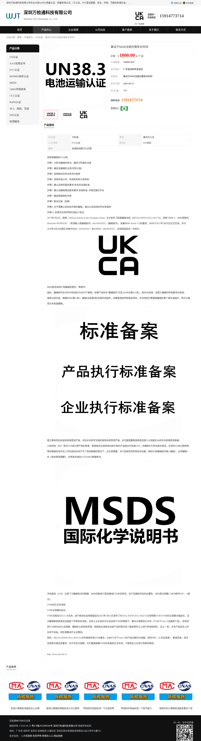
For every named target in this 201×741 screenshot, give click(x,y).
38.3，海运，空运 (19, 108)
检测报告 (15, 121)
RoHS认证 (15, 102)
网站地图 (58, 736)
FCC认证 (14, 70)
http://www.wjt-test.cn (57, 654)
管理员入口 (47, 736)
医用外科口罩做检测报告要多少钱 (138, 708)
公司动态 (100, 29)
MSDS (13, 82)
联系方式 (181, 29)
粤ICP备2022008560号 (42, 726)
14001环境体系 (18, 89)
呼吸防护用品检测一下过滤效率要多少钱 (66, 708)
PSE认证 (14, 115)
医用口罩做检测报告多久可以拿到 (25, 708)
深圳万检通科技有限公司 (65, 726)
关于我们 (154, 29)
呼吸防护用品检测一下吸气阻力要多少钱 (104, 708)
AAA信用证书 (17, 63)
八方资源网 (26, 736)
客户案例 (127, 29)
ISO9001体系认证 (19, 76)
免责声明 (37, 736)
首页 (19, 29)
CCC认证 (15, 95)
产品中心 (46, 29)
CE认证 (39, 37)
